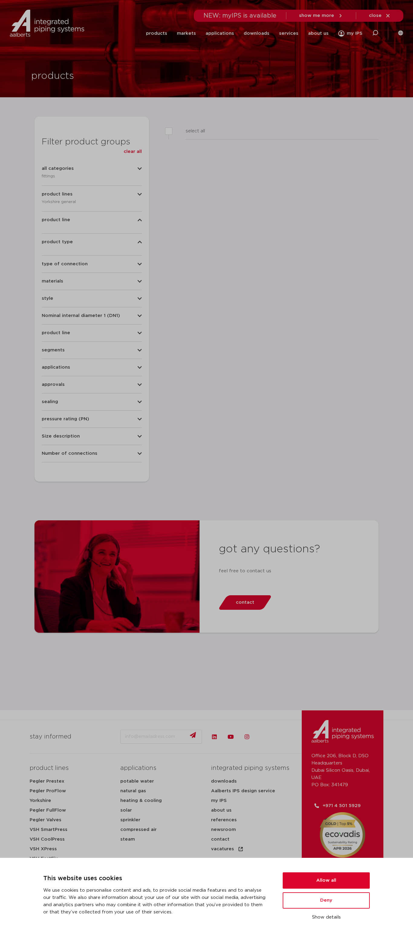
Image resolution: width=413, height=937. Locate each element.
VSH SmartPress (48, 829)
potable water (137, 781)
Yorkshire (40, 800)
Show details (326, 917)
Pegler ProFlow (48, 791)
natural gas (133, 791)
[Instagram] (247, 736)
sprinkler (130, 820)
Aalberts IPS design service (243, 791)
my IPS (219, 800)
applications (220, 33)
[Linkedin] (214, 736)
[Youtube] (230, 736)
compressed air (138, 829)
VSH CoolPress (47, 839)
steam (127, 839)
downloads (256, 33)
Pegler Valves (45, 820)
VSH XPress (43, 849)
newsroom (223, 829)
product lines (49, 768)
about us (318, 33)
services (288, 33)
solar (126, 810)
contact (220, 839)
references (224, 820)
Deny (326, 900)
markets (186, 33)
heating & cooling (141, 800)
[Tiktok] (263, 736)
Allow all (326, 880)
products (156, 33)
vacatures (222, 849)
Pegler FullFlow (48, 810)
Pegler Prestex (47, 781)
